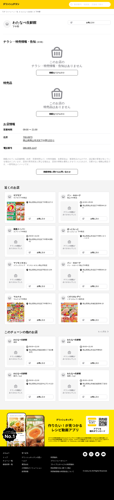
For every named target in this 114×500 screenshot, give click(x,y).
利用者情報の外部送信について (62, 471)
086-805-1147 (30, 148)
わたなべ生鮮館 (27, 12)
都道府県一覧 (8, 464)
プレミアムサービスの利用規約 (62, 464)
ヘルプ (24, 461)
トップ (5, 457)
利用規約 (54, 457)
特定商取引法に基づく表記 (61, 468)
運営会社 (25, 464)
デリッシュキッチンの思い (32, 457)
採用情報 (25, 471)
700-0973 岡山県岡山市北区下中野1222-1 (38, 138)
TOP (3, 12)
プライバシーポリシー (59, 461)
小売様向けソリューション (32, 468)
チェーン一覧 (13, 12)
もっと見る (102, 332)
